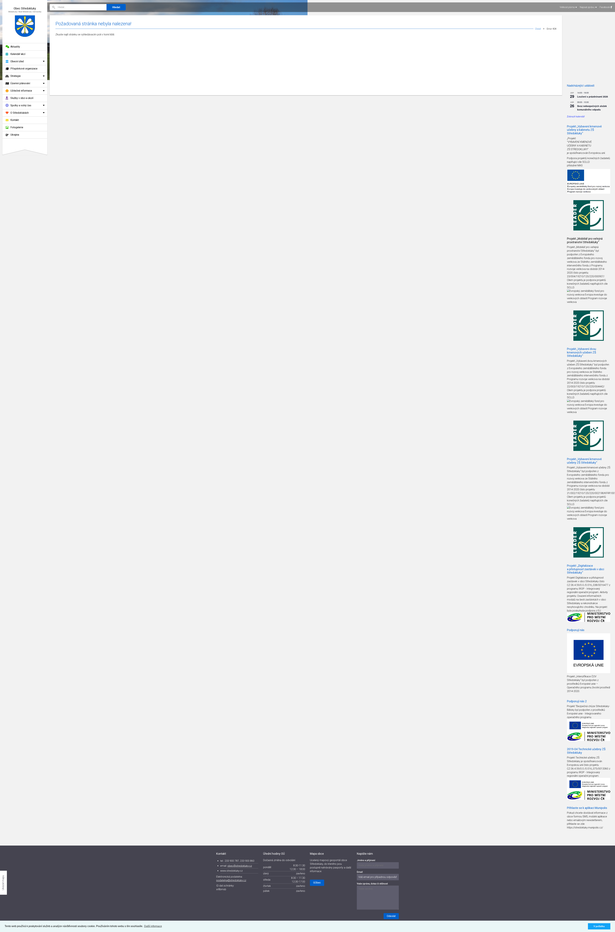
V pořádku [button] (599, 926)
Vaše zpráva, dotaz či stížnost (372, 883)
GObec (317, 882)
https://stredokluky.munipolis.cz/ (585, 827)
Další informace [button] (153, 926)
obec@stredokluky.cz (239, 865)
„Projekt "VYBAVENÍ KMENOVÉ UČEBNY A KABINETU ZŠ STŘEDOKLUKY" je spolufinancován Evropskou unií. (586, 145)
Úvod (538, 28)
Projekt (571, 247)
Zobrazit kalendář (576, 116)
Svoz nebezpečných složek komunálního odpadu (592, 107)
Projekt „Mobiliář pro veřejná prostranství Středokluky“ (585, 240)
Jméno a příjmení (366, 860)
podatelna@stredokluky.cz (231, 880)
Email (360, 872)
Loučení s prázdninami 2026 (592, 96)
